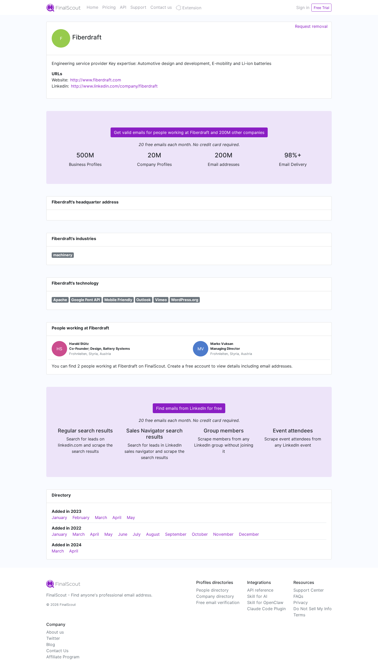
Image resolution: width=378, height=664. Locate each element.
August (153, 534)
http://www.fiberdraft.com (95, 79)
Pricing (109, 7)
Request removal (311, 26)
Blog (50, 644)
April (116, 517)
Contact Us (57, 650)
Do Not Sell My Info (312, 608)
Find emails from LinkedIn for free (189, 408)
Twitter (53, 638)
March (101, 517)
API (123, 7)
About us (55, 632)
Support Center (308, 590)
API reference (260, 590)
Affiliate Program (62, 656)
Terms (299, 614)
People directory (212, 590)
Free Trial (321, 7)
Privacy (300, 602)
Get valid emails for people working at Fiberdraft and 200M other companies (189, 132)
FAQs (298, 596)
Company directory (215, 596)
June (122, 534)
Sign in (302, 7)
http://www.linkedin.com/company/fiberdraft (114, 86)
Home (92, 7)
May (131, 517)
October (200, 534)
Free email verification (217, 602)
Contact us (161, 7)
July (137, 534)
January (59, 517)
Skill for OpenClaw (265, 602)
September (175, 534)
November (223, 534)
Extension (191, 7)
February (81, 517)
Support (138, 7)
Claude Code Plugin (266, 608)
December (249, 534)
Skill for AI (257, 596)
